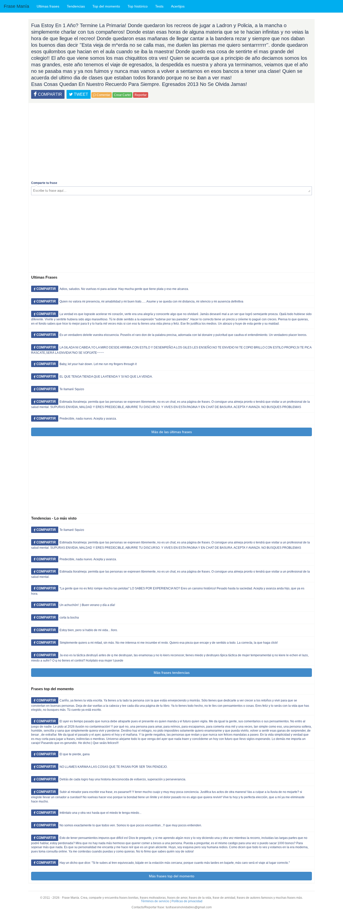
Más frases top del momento (171, 876)
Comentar (103, 95)
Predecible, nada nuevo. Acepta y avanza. (88, 418)
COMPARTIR (49, 94)
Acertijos (178, 6)
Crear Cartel (122, 95)
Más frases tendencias (172, 673)
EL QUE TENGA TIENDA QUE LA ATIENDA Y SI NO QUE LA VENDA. (106, 376)
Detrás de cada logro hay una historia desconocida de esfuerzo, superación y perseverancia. (123, 779)
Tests (159, 6)
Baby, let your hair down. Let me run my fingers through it (98, 364)
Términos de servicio (155, 901)
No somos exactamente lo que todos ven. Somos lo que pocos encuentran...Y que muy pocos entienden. (131, 825)
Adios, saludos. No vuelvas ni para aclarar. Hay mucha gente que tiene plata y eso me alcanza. (124, 289)
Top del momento (106, 6)
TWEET (80, 94)
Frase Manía (16, 6)
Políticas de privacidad (187, 901)
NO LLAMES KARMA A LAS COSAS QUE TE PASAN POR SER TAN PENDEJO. (113, 767)
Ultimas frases (48, 6)
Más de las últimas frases (171, 432)
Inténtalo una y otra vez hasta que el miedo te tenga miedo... (100, 813)
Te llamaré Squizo (72, 389)
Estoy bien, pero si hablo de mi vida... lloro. (89, 630)
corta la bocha (69, 617)
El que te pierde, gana (75, 754)
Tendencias (76, 6)
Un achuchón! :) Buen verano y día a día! (87, 605)
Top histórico (138, 6)
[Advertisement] (171, 141)
